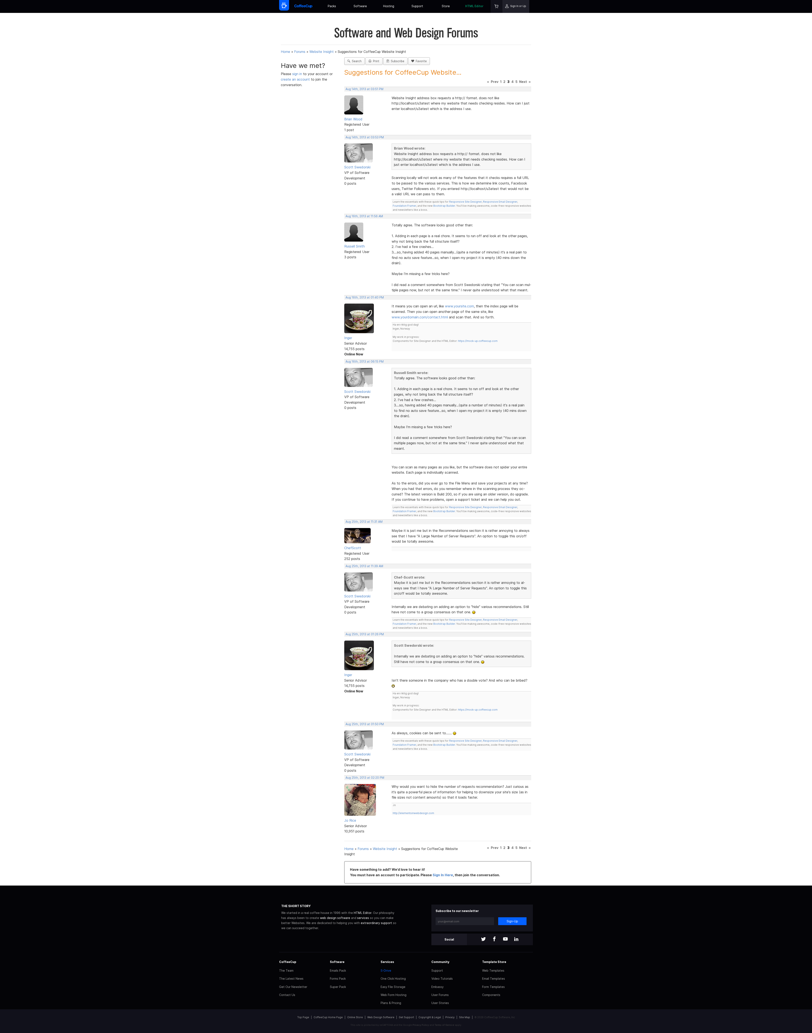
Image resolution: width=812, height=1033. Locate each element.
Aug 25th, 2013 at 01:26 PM (365, 634)
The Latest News (291, 978)
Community (440, 962)
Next (523, 82)
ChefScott (352, 548)
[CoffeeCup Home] (303, 6)
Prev (494, 82)
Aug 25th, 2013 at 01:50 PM (365, 724)
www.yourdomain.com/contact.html (420, 317)
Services (387, 962)
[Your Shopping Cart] (496, 6)
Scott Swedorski (357, 167)
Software (360, 6)
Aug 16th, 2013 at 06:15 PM (365, 361)
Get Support (406, 1017)
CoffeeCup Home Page (328, 1017)
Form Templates (493, 987)
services (363, 918)
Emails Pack (338, 970)
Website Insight (321, 52)
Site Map (464, 1017)
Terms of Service (444, 1024)
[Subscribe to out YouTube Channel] (505, 939)
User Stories (440, 1003)
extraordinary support (376, 923)
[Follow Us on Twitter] (483, 939)
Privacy (450, 1017)
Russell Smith (354, 246)
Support (417, 6)
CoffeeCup (287, 962)
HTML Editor (474, 6)
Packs (332, 6)
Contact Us (287, 995)
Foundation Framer (404, 205)
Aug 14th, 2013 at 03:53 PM (365, 137)
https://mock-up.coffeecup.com (478, 340)
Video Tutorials (442, 978)
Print (375, 61)
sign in (297, 74)
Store (446, 6)
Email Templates (493, 978)
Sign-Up (512, 921)
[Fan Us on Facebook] (494, 939)
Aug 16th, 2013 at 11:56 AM (364, 216)
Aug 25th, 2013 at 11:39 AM (364, 566)
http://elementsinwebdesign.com (413, 813)
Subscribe (396, 61)
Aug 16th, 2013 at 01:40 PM (365, 297)
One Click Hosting (393, 978)
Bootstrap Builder (444, 205)
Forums (299, 52)
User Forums (440, 995)
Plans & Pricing (391, 1003)
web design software (335, 918)
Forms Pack (338, 978)
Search (356, 61)
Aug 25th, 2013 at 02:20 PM (365, 777)
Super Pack (338, 987)
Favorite (420, 61)
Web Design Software (380, 1017)
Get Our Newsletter (293, 987)
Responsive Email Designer (500, 201)
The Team (286, 970)
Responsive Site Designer (465, 201)
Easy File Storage (393, 987)
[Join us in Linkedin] (516, 939)
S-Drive (386, 970)
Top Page (303, 1017)
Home (285, 52)
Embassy (437, 987)
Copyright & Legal (429, 1017)
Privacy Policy (421, 1024)
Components (491, 995)
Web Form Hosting (393, 995)
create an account (295, 79)
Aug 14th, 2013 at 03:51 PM (364, 89)
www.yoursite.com (459, 306)
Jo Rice (350, 820)
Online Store (355, 1017)
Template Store (494, 962)
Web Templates (493, 970)
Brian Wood (353, 119)
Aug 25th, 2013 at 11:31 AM (364, 521)
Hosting (388, 6)
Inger (348, 338)
